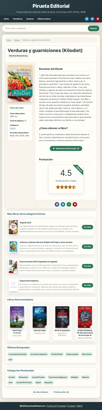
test (10, 359)
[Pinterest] (98, 19)
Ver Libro (87, 227)
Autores (30, 19)
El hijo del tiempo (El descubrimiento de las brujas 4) (85, 332)
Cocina (17, 40)
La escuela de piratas (17, 354)
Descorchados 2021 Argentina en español (38, 261)
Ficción (12, 377)
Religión (74, 377)
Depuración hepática (29, 281)
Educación (23, 377)
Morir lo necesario (62, 330)
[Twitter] (87, 19)
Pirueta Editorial (51, 6)
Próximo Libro (60, 392)
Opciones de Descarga (66, 148)
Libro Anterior (42, 392)
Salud (38, 382)
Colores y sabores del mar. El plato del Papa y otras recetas (46, 242)
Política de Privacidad (56, 406)
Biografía (48, 382)
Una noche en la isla (17, 331)
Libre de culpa (40, 330)
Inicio (6, 19)
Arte (10, 382)
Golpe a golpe (72, 354)
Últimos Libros (44, 19)
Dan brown (86, 354)
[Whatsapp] (69, 204)
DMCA (79, 406)
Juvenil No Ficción (24, 382)
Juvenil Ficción (38, 377)
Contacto (71, 406)
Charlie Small (56, 354)
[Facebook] (92, 19)
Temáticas (17, 19)
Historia (85, 377)
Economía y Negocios (58, 377)
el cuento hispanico (38, 354)
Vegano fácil (25, 222)
